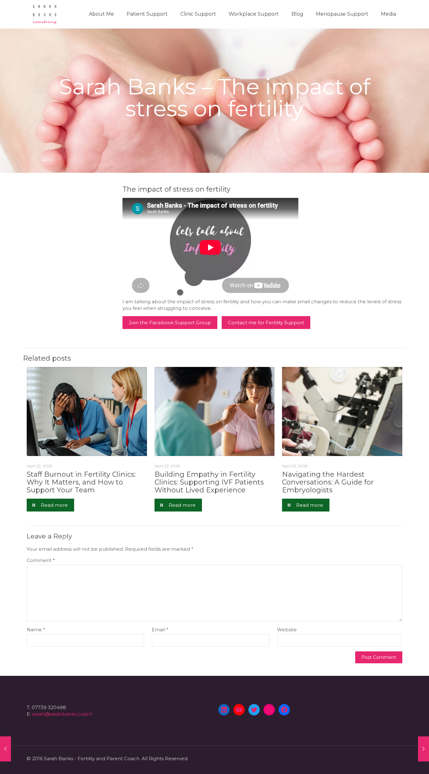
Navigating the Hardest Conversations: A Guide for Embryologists (328, 482)
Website (287, 630)
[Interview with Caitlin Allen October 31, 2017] (5, 748)
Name (36, 630)
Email (160, 630)
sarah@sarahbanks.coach (62, 714)
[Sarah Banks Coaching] (44, 14)
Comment (41, 560)
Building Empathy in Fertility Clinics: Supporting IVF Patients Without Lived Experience (209, 482)
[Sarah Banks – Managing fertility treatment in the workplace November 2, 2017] (423, 748)
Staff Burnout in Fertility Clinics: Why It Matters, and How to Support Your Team (81, 482)
